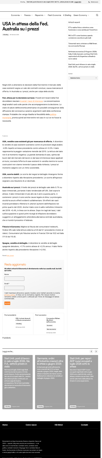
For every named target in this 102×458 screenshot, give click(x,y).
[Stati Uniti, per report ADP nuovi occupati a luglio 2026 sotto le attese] (83, 382)
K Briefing (22, 2)
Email (6, 284)
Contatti (84, 425)
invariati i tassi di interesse (31, 101)
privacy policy (9, 295)
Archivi (70, 73)
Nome (6, 274)
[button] (93, 2)
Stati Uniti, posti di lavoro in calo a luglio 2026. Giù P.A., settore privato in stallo (50, 2)
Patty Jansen (10, 255)
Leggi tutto (77, 2)
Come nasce (31, 425)
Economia (49, 325)
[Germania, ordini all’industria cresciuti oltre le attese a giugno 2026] (50, 382)
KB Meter (59, 425)
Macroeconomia (51, 329)
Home (5, 425)
